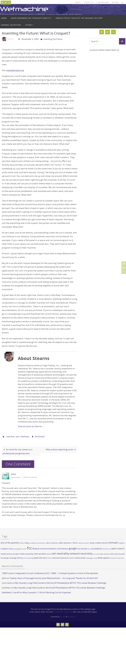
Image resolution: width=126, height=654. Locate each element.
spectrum (37, 557)
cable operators (65, 542)
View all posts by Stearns (31, 426)
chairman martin (83, 542)
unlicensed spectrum (60, 557)
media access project (10, 553)
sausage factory (16, 557)
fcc (29, 547)
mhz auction (40, 553)
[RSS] (9, 3)
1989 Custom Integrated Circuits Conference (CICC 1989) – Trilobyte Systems (39, 572)
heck (89, 548)
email (25, 548)
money (48, 553)
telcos (45, 557)
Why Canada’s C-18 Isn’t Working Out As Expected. (47, 591)
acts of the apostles (10, 542)
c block (74, 542)
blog (27, 542)
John (13, 473)
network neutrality (81, 553)
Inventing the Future (52, 38)
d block (11, 548)
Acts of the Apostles (88, 572)
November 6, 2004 (30, 38)
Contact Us (88, 2)
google (73, 547)
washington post (91, 557)
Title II (50, 557)
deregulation (18, 548)
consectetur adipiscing (63, 611)
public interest (114, 553)
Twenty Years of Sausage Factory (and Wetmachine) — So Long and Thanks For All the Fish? (54, 577)
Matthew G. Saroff (10, 591)
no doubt (96, 553)
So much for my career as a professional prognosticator (17, 450)
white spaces (103, 557)
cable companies (52, 542)
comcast (113, 541)
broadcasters (41, 542)
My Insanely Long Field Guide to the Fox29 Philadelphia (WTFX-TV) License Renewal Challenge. (61, 582)
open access (104, 553)
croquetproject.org (15, 70)
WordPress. (71, 616)
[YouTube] (3, 3)
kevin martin (118, 547)
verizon (72, 557)
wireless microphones (117, 557)
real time (10, 436)
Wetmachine (24, 8)
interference (106, 548)
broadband (32, 542)
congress (121, 542)
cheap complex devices (98, 542)
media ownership (26, 553)
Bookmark (40, 436)
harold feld (82, 548)
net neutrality (60, 553)
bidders (22, 542)
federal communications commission (50, 547)
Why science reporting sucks (60, 448)
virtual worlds (80, 557)
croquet (4, 548)
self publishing (28, 557)
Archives (115, 2)
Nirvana (62, 616)
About (77, 2)
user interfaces (22, 436)
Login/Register (103, 2)
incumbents (96, 548)
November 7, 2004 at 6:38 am (24, 476)
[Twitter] (6, 3)
